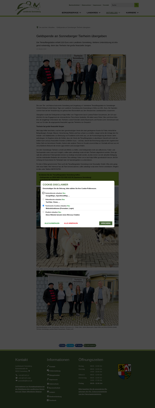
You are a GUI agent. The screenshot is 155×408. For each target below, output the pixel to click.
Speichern (105, 223)
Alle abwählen (71, 223)
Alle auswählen (52, 223)
